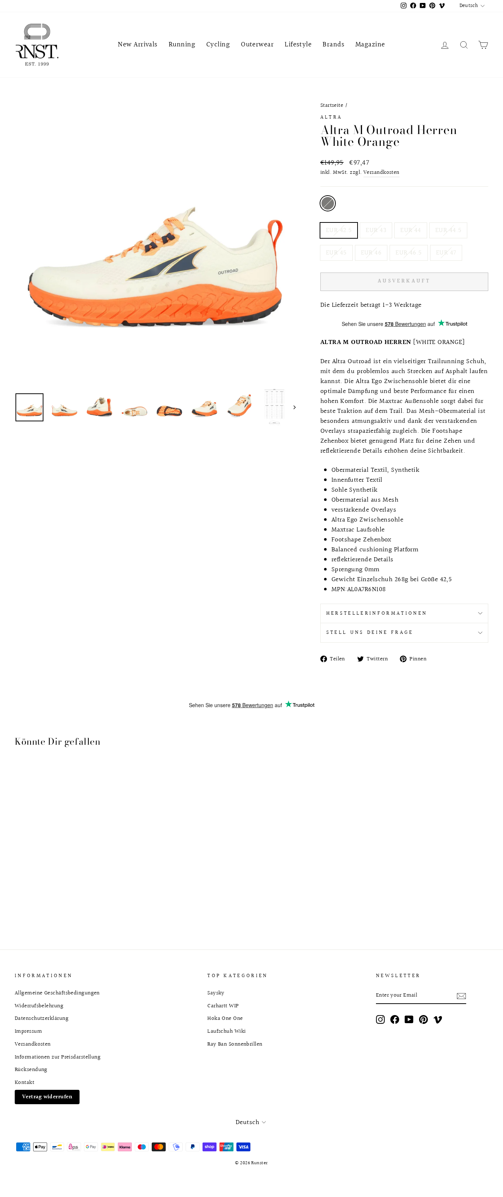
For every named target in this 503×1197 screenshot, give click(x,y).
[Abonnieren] (461, 996)
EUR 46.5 (408, 253)
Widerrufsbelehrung (39, 1005)
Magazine (370, 44)
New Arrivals (137, 44)
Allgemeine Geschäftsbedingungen (57, 993)
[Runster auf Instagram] (380, 1019)
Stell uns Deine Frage (370, 632)
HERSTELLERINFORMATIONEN (376, 613)
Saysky (216, 993)
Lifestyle (298, 44)
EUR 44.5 (448, 230)
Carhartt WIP (223, 1005)
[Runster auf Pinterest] (423, 1019)
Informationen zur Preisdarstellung (58, 1057)
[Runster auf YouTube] (409, 1019)
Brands (333, 44)
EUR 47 (446, 253)
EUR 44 (410, 230)
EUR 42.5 (339, 230)
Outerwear (257, 44)
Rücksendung (31, 1069)
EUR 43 (376, 230)
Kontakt (24, 1082)
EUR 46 (371, 253)
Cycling (218, 44)
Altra (331, 117)
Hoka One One (225, 1018)
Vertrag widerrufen (47, 1096)
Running (182, 44)
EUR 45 (336, 253)
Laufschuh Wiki (226, 1031)
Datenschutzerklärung (41, 1018)
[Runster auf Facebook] (394, 1019)
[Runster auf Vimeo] (437, 1019)
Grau (327, 203)
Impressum (28, 1031)
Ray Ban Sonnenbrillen (234, 1044)
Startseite (332, 105)
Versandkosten (381, 172)
